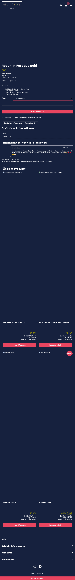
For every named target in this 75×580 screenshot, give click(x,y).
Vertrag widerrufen (37, 578)
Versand (7, 75)
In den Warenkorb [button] (20, 345)
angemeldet (12, 161)
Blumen (24, 117)
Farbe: (4, 98)
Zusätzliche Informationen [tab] (13, 123)
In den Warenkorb (37, 111)
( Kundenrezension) (17, 81)
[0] (66, 5)
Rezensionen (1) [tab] (30, 123)
